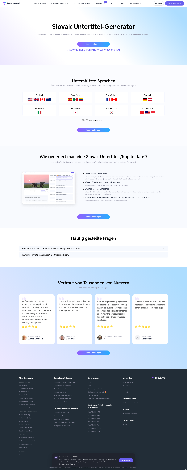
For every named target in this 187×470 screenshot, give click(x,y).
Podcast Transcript (60, 392)
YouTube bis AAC (94, 422)
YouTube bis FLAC (94, 425)
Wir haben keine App (130, 414)
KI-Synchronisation (25, 418)
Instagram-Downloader (62, 426)
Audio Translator (24, 424)
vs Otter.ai (126, 386)
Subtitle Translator (25, 428)
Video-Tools (101, 3)
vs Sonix (125, 392)
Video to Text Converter (27, 408)
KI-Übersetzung (24, 415)
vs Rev (125, 389)
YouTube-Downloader (82, 3)
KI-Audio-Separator (25, 444)
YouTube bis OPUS (94, 428)
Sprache (136, 3)
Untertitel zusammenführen (63, 395)
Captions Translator (26, 431)
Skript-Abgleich (24, 395)
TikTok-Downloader (60, 416)
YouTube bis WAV (94, 418)
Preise (122, 3)
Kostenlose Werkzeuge (60, 3)
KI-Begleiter (23, 447)
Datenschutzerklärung (67, 464)
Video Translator (25, 421)
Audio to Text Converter (27, 405)
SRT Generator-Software (62, 402)
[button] (136, 3)
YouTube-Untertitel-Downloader (65, 382)
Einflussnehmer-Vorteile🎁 (97, 392)
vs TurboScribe (128, 382)
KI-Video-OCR (24, 392)
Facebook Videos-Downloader (64, 422)
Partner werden (93, 395)
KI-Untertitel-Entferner (26, 438)
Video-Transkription (26, 401)
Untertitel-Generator (26, 388)
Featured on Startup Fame (132, 403)
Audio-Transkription (26, 398)
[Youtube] (126, 424)
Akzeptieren (126, 460)
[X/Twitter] (123, 425)
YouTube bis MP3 (94, 412)
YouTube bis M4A (94, 415)
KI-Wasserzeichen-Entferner (28, 441)
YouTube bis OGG (94, 431)
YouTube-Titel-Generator (62, 386)
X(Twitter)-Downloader (62, 419)
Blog (112, 3)
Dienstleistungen (39, 3)
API (20, 454)
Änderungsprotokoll (95, 389)
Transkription (23, 385)
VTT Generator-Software (62, 399)
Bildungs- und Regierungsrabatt (99, 399)
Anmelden (158, 3)
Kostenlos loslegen (175, 3)
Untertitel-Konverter (60, 389)
